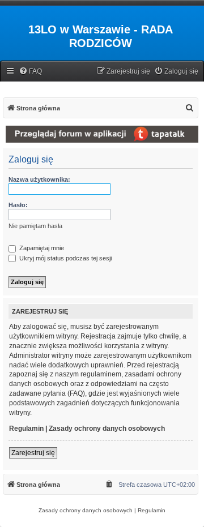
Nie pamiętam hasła (35, 225)
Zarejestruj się (33, 453)
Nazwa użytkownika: (39, 179)
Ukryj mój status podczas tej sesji (65, 258)
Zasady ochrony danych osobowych (107, 428)
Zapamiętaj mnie (41, 248)
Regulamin (26, 428)
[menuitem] (30, 71)
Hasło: (18, 205)
